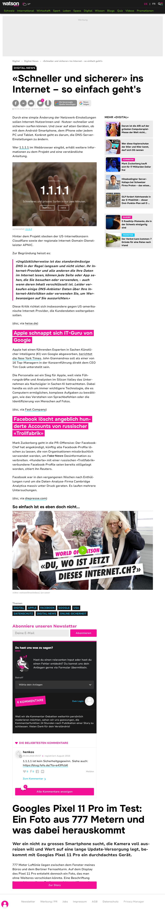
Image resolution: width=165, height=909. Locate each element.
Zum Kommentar (33, 778)
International (25, 11)
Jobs (65, 901)
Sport (56, 11)
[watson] (11, 4)
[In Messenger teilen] (23, 103)
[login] (4, 904)
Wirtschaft (43, 11)
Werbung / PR (48, 901)
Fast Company (35, 409)
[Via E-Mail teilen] (31, 103)
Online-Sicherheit (73, 613)
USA (76, 607)
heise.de (31, 323)
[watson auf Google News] (84, 103)
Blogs (111, 11)
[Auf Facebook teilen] (15, 103)
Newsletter (28, 901)
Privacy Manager (134, 901)
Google (64, 607)
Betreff (19, 677)
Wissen (100, 11)
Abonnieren (83, 633)
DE (146, 3)
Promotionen (145, 11)
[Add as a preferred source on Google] (65, 103)
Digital (88, 11)
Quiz (120, 11)
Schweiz (9, 11)
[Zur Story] (82, 846)
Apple (32, 607)
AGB (94, 901)
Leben (67, 11)
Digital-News (31, 61)
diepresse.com (35, 498)
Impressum (80, 901)
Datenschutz (23, 613)
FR (153, 3)
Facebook (47, 607)
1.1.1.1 (24, 147)
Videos (130, 11)
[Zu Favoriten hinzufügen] (48, 103)
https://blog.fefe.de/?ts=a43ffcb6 (45, 765)
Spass (77, 11)
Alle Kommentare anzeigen (55, 791)
